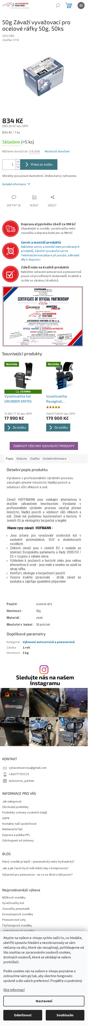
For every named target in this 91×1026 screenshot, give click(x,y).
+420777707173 (19, 774)
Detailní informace (14, 184)
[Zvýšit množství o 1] (18, 162)
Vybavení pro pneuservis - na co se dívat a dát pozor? (37, 875)
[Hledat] (57, 5)
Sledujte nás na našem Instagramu (45, 680)
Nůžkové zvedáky (14, 897)
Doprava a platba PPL (16, 835)
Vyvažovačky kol (13, 903)
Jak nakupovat (11, 801)
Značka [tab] (35, 459)
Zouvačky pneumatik (16, 909)
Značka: (10, 40)
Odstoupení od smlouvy (18, 840)
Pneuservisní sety (14, 920)
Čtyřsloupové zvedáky (17, 925)
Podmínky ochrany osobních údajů (24, 812)
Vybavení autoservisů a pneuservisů (49, 642)
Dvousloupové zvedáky (17, 914)
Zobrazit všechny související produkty (43, 446)
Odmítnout (23, 1015)
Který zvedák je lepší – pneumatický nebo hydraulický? (38, 862)
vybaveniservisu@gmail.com (28, 768)
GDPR (5, 818)
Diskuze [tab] (22, 459)
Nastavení (44, 1001)
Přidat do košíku (42, 164)
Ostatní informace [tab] (54, 459)
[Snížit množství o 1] (18, 167)
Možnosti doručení (57, 152)
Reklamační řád (12, 829)
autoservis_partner (21, 781)
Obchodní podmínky (15, 807)
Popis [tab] (9, 459)
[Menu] (81, 5)
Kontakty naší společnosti (19, 824)
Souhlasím (65, 1015)
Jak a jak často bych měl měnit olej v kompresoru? (35, 868)
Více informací (14, 989)
